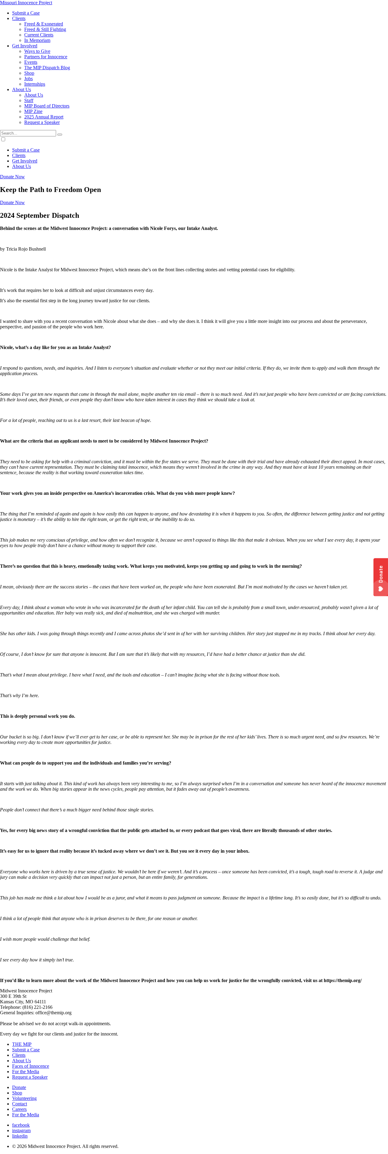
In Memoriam (37, 40)
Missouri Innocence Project (26, 2)
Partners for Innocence (45, 56)
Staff (28, 100)
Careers (19, 1109)
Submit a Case (26, 12)
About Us (21, 89)
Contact (19, 1103)
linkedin (20, 1136)
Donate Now (12, 176)
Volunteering (24, 1098)
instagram (21, 1130)
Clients (18, 18)
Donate (19, 1087)
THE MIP (22, 1044)
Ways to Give (37, 51)
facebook (21, 1125)
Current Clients (38, 34)
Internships (34, 84)
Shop (29, 73)
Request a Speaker (42, 122)
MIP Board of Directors (46, 105)
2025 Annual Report (43, 116)
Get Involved (24, 45)
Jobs (28, 78)
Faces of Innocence (30, 1066)
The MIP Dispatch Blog (47, 67)
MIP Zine (33, 111)
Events (30, 62)
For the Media (25, 1071)
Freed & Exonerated (43, 23)
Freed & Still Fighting (45, 29)
